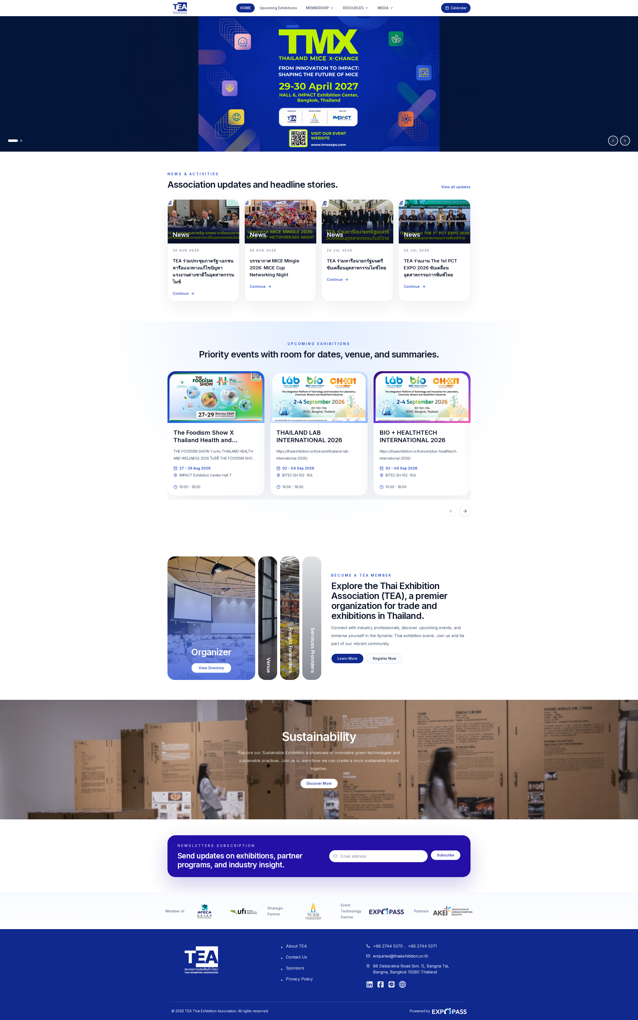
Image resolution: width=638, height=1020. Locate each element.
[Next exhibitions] (465, 511)
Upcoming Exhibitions (278, 8)
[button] (211, 618)
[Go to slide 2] (21, 140)
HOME (245, 8)
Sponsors (295, 967)
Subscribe (445, 855)
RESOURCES (353, 8)
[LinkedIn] (369, 984)
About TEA (296, 946)
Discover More (319, 783)
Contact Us (296, 957)
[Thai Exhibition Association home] (201, 960)
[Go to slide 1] (13, 140)
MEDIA (383, 8)
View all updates (456, 187)
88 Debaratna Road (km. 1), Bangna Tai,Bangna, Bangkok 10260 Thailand (411, 968)
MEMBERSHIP (317, 8)
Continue (181, 293)
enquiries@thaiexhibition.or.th (400, 956)
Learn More (347, 658)
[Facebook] (380, 984)
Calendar (459, 8)
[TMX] (319, 84)
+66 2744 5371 (422, 946)
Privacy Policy (299, 978)
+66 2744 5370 (388, 946)
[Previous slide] (613, 141)
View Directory (211, 668)
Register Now (384, 658)
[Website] (402, 984)
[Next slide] (625, 141)
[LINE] (391, 984)
